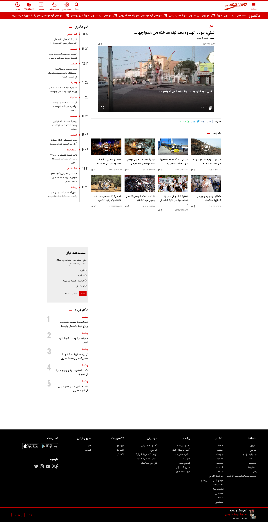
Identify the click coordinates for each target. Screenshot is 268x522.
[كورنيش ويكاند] (253, 518)
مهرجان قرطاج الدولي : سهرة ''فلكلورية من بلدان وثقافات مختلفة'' (41, 15)
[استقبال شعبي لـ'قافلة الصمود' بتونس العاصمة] (106, 146)
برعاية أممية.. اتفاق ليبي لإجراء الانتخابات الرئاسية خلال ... (64, 125)
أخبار (211, 26)
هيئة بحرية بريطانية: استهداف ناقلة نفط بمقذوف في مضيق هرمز (62, 72)
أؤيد (82, 270)
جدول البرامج (250, 454)
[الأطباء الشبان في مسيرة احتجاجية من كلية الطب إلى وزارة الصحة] (173, 183)
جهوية (219, 454)
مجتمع (219, 502)
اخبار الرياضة (183, 445)
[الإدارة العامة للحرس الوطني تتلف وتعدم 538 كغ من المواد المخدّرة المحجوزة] (140, 146)
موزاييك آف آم (216, 476)
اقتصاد (219, 467)
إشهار (254, 471)
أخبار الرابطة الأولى (181, 450)
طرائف (220, 497)
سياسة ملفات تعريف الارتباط (242, 476)
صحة (220, 445)
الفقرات (120, 450)
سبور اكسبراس (183, 467)
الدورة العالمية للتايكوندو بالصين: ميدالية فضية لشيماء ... (62, 196)
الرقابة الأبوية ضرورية (73, 281)
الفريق (253, 445)
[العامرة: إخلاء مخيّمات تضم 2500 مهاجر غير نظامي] (106, 183)
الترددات (252, 458)
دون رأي (80, 286)
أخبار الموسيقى (149, 445)
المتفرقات (72, 150)
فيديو (88, 450)
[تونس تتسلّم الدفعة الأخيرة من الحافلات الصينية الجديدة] (173, 146)
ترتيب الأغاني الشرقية (146, 454)
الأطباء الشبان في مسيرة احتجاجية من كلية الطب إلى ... (174, 200)
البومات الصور (183, 471)
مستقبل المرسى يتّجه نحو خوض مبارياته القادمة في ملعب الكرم (64, 177)
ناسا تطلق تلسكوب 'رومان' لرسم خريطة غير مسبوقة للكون (63, 158)
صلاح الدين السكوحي (236, 514)
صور (89, 445)
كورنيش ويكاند (238, 510)
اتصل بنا (252, 467)
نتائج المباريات (182, 454)
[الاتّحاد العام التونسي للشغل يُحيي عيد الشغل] (140, 183)
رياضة (74, 187)
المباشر (253, 463)
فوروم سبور (184, 463)
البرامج (253, 450)
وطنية (74, 82)
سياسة (219, 463)
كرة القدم (72, 34)
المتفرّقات (218, 484)
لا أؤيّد (81, 275)
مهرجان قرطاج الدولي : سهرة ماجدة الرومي (151, 15)
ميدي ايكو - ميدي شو (212, 480)
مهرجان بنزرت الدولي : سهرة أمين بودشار (102, 15)
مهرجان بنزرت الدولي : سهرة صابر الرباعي (200, 15)
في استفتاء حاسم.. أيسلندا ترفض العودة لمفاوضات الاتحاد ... (64, 106)
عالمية (73, 49)
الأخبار (121, 454)
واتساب (182, 121)
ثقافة (220, 471)
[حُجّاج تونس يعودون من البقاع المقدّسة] (206, 183)
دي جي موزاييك (149, 463)
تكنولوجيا (218, 489)
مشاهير (219, 493)
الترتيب (186, 458)
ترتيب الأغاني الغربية (146, 458)
